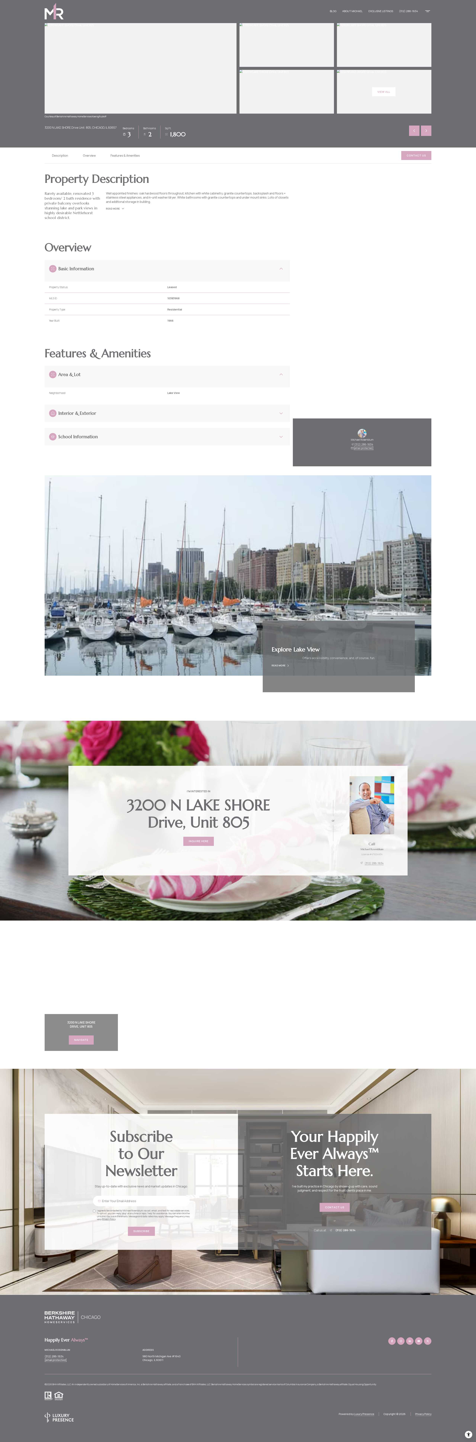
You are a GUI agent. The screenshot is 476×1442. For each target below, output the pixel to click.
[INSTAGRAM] (401, 1341)
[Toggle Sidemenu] (427, 11)
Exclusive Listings (381, 11)
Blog (333, 11)
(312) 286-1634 (408, 11)
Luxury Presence (364, 1414)
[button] (416, 155)
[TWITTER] (427, 1341)
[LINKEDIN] (410, 1341)
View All (383, 91)
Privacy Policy (108, 1219)
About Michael (352, 11)
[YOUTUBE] (418, 1341)
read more (279, 665)
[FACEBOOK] (392, 1341)
